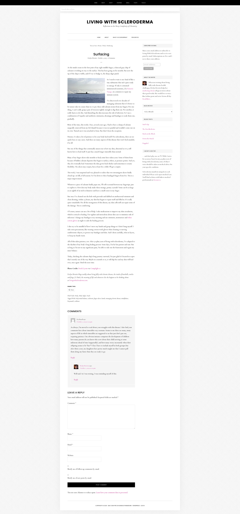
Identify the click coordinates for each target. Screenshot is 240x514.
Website (70, 455)
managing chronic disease (113, 298)
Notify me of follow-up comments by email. (83, 469)
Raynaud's (71, 301)
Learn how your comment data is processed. (112, 492)
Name (70, 434)
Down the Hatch (148, 139)
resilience (77, 301)
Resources (157, 180)
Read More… (146, 99)
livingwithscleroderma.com (78, 280)
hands (103, 298)
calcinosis (90, 298)
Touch (88, 296)
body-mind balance (81, 298)
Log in (143, 505)
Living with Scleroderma (120, 22)
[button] (143, 36)
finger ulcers (97, 298)
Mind (80, 296)
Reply (73, 358)
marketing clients (148, 91)
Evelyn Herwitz (84, 366)
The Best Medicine (148, 129)
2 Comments (111, 58)
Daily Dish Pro (112, 505)
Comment (72, 403)
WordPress (136, 505)
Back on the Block (148, 134)
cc (100, 268)
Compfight (95, 268)
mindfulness (124, 298)
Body (76, 296)
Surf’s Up (145, 124)
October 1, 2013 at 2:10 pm (87, 368)
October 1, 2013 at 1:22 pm (84, 322)
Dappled (145, 143)
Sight (84, 296)
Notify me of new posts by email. (80, 478)
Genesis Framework (125, 505)
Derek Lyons (83, 268)
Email (70, 445)
